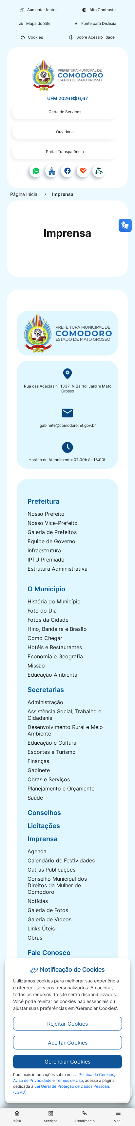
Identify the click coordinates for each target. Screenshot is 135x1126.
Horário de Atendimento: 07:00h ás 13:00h (67, 459)
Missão (36, 665)
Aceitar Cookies (67, 1042)
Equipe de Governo (51, 541)
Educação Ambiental (53, 674)
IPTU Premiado (46, 559)
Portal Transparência (65, 151)
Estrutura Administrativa (57, 568)
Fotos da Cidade (48, 619)
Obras (35, 937)
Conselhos (44, 813)
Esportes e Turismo (52, 752)
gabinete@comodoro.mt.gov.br (68, 425)
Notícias (38, 901)
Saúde (35, 797)
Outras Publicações (51, 869)
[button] (31, 37)
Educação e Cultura (52, 742)
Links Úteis (41, 928)
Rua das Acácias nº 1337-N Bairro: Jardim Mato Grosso (67, 388)
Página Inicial (24, 194)
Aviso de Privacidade (32, 1080)
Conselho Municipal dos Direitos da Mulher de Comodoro (57, 885)
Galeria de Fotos (48, 910)
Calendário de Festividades (61, 860)
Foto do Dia (42, 610)
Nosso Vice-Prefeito (53, 523)
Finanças (38, 761)
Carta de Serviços (64, 111)
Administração (45, 702)
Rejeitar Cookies (67, 1023)
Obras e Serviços (49, 779)
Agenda (37, 851)
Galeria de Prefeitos (52, 532)
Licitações (44, 826)
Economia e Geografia (55, 656)
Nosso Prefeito (46, 514)
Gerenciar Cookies (67, 1061)
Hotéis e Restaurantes (55, 647)
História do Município (54, 601)
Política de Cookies (96, 1074)
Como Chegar (45, 638)
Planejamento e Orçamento (61, 788)
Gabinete (39, 770)
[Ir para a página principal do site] (67, 75)
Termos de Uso (69, 1080)
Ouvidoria (65, 131)
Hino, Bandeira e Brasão (57, 629)
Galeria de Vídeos (49, 919)
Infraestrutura (44, 550)
